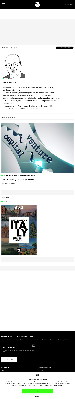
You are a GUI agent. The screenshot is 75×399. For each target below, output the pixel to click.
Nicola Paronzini (10, 183)
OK (38, 391)
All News (41, 370)
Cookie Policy (58, 385)
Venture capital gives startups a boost (17, 179)
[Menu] (4, 4)
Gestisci (37, 396)
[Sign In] (67, 4)
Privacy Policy (42, 385)
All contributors (66, 47)
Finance (6, 175)
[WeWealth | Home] (37, 4)
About (2, 370)
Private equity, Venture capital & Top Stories (22, 175)
